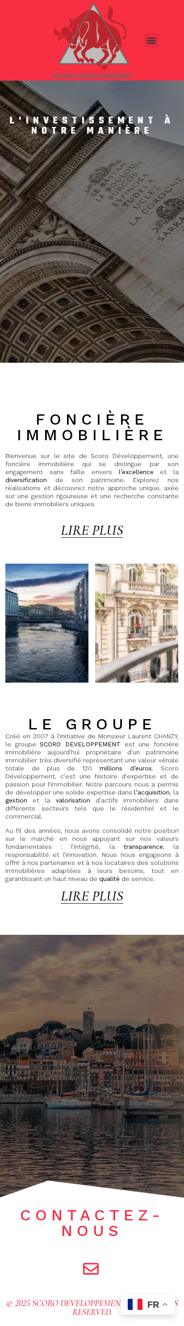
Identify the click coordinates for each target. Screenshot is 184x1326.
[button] (151, 40)
